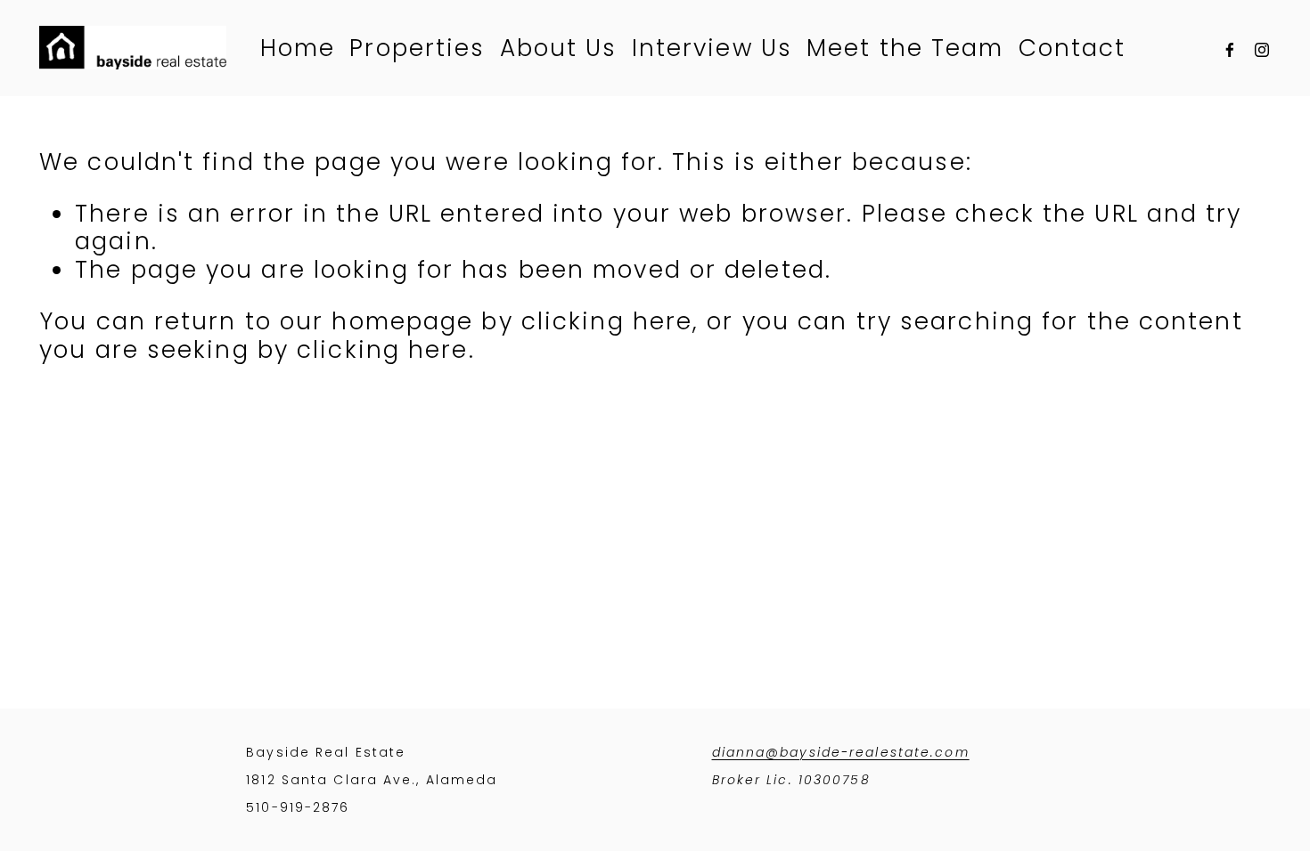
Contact (1072, 47)
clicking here (606, 320)
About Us (559, 47)
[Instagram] (1262, 48)
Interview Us (712, 47)
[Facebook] (1230, 48)
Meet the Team (904, 47)
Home (297, 47)
